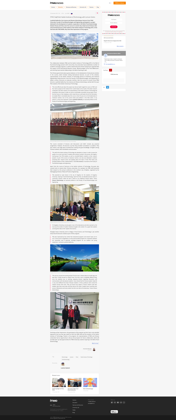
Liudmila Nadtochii (65, 368)
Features (91, 7)
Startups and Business (71, 7)
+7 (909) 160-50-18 (91, 401)
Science (53, 7)
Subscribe (113, 26)
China (77, 357)
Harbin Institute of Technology (86, 357)
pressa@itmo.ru (91, 403)
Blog (98, 7)
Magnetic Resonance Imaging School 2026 (112, 40)
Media (74, 410)
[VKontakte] (97, 13)
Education (60, 7)
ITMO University (114, 74)
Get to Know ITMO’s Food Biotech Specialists (73, 389)
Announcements (108, 38)
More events (120, 46)
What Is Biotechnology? (88, 388)
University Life (83, 7)
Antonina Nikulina (87, 349)
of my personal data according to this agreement (113, 31)
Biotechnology (64, 357)
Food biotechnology (65, 359)
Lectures (71, 357)
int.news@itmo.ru (110, 64)
